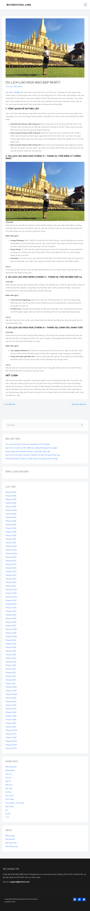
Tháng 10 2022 (11, 637)
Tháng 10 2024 (11, 554)
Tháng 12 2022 (11, 629)
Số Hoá (8, 792)
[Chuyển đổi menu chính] (85, 4)
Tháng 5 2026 (10, 496)
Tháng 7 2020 (10, 705)
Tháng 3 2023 (10, 622)
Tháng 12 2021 (10, 662)
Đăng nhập (10, 836)
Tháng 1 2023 (10, 626)
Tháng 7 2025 (10, 521)
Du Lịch (10, 87)
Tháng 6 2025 (10, 525)
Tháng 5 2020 (10, 712)
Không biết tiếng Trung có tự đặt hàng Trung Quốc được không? (31, 459)
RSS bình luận (11, 843)
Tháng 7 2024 (10, 564)
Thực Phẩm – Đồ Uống (14, 803)
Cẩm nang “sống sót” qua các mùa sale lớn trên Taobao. (27, 444)
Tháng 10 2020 (11, 694)
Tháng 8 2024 (10, 561)
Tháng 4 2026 (10, 499)
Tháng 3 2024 (10, 579)
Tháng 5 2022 (10, 644)
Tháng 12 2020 (11, 687)
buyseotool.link (18, 4)
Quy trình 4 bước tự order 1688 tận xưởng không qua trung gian (31, 448)
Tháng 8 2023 (10, 604)
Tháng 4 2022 (10, 647)
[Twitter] (79, 899)
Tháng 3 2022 (10, 651)
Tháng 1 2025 (10, 543)
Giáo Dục (9, 785)
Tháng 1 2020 (10, 727)
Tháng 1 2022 (10, 658)
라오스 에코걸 (14, 92)
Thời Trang (9, 799)
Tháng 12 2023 (11, 590)
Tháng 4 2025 (10, 532)
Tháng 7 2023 (10, 608)
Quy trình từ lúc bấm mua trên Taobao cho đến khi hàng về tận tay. (32, 455)
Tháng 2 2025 (10, 539)
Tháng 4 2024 (10, 575)
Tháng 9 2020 (10, 698)
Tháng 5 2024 (10, 572)
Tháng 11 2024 (11, 550)
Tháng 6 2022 (10, 640)
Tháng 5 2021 (10, 676)
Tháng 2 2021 (10, 680)
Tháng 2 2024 (10, 582)
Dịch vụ (8, 774)
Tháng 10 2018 (11, 730)
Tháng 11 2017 (10, 734)
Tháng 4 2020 (10, 716)
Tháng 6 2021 (10, 673)
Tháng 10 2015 (11, 745)
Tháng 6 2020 (10, 709)
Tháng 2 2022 (10, 655)
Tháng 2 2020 (10, 723)
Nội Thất (8, 788)
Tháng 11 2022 (10, 633)
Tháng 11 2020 (11, 691)
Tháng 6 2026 (10, 492)
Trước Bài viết (8, 404)
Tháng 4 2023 (10, 619)
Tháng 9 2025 (10, 514)
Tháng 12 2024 (11, 546)
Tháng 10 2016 (11, 741)
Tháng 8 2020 (10, 702)
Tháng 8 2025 (10, 517)
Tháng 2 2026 (10, 503)
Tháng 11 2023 (11, 593)
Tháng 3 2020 (10, 720)
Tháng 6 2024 (10, 568)
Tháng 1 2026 (10, 507)
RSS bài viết (10, 839)
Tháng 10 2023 (11, 597)
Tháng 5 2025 (10, 528)
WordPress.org (11, 846)
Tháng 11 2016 (10, 738)
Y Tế (7, 817)
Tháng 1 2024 (10, 586)
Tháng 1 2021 (10, 683)
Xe (6, 810)
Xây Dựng (9, 806)
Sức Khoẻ (9, 796)
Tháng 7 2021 (10, 669)
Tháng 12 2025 (11, 510)
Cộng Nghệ (10, 770)
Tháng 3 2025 (10, 535)
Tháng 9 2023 (10, 600)
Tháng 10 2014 (11, 748)
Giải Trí (8, 781)
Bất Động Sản (11, 767)
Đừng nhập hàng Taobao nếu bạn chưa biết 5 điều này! (27, 451)
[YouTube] (84, 899)
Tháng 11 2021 (10, 665)
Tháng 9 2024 (10, 557)
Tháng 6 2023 (10, 611)
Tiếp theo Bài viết (80, 404)
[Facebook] (74, 899)
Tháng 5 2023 (10, 615)
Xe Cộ (7, 814)
